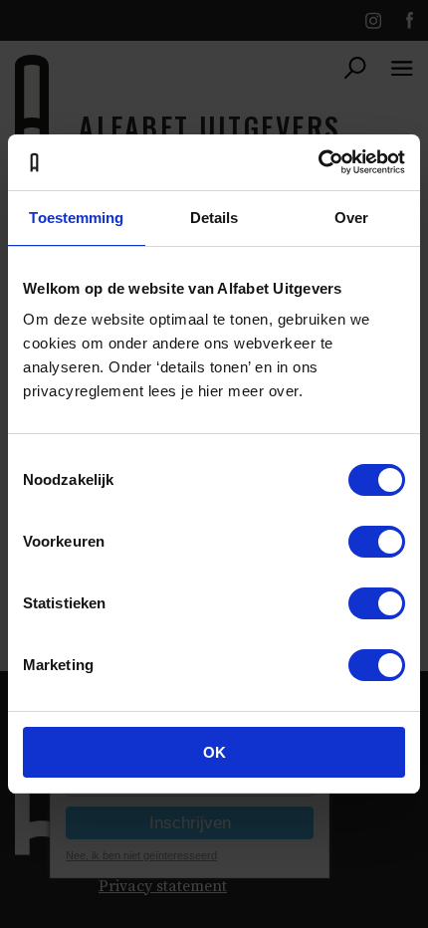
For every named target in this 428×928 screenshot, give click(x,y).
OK (214, 752)
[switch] (376, 542)
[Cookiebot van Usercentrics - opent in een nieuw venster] (318, 162)
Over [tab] (351, 217)
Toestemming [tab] (76, 217)
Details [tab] (214, 217)
